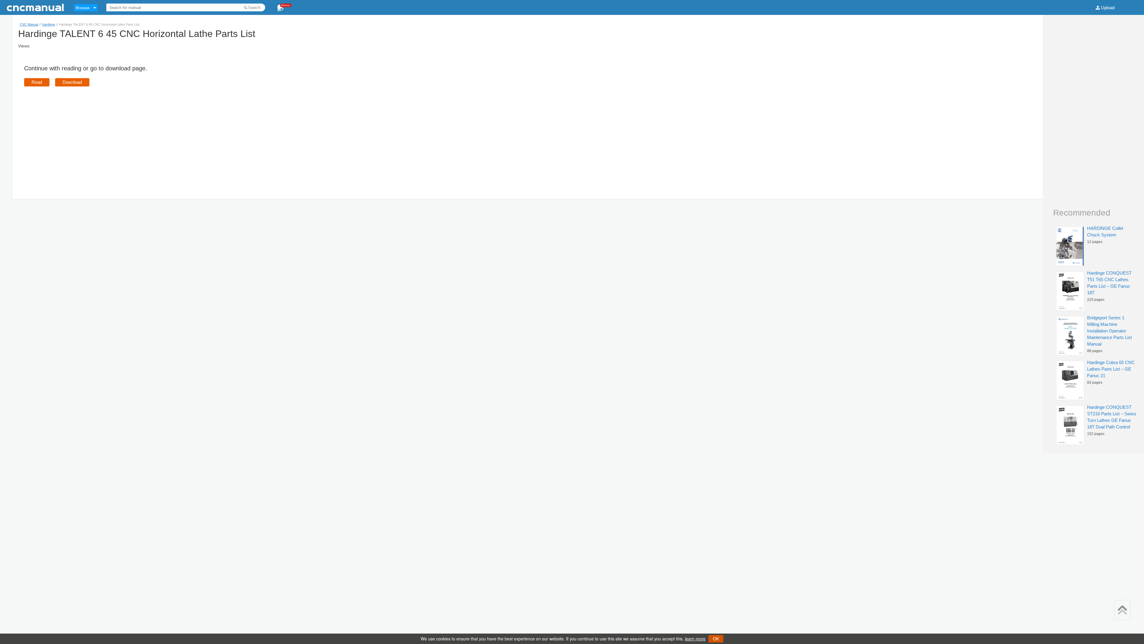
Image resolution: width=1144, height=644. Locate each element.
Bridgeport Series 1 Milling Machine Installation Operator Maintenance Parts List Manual (1109, 330)
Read (37, 82)
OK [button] (716, 639)
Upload (1108, 7)
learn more (695, 639)
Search (254, 7)
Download (72, 82)
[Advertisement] (74, 134)
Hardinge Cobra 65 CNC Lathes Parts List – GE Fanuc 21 (1111, 369)
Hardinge (48, 24)
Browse (83, 7)
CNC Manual (29, 24)
